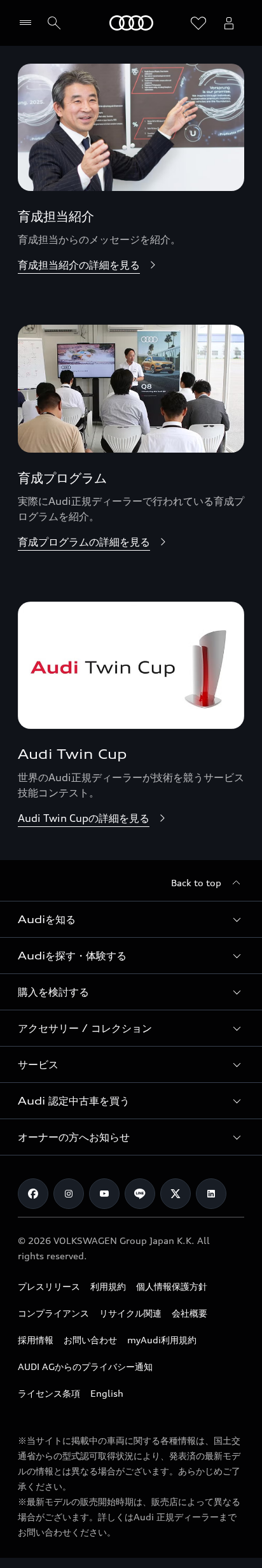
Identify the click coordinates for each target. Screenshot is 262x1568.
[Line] (140, 1193)
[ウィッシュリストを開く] (198, 23)
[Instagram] (68, 1193)
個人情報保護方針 (171, 1286)
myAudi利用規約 (162, 1339)
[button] (131, 919)
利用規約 (108, 1286)
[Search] (54, 23)
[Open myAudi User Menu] (229, 23)
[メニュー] (28, 23)
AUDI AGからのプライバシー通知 (85, 1366)
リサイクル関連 (130, 1313)
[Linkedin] (211, 1193)
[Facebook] (33, 1193)
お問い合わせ (90, 1339)
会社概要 (189, 1313)
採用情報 (35, 1339)
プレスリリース (49, 1286)
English (106, 1393)
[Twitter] (175, 1193)
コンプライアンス (53, 1313)
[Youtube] (104, 1193)
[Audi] (131, 23)
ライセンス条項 (49, 1393)
